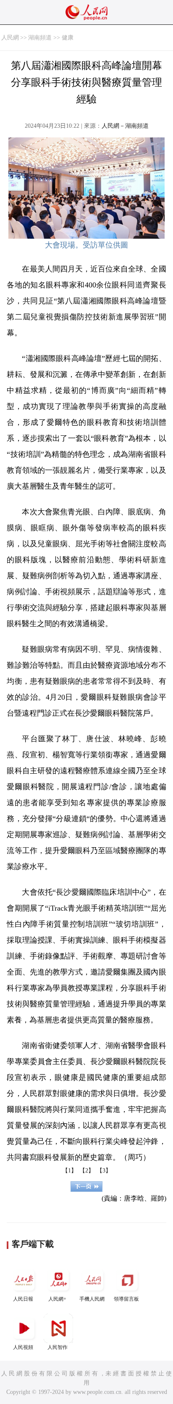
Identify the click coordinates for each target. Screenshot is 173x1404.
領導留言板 (126, 1299)
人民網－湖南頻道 (125, 126)
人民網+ (57, 1299)
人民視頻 (23, 1347)
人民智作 (57, 1347)
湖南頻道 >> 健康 (50, 37)
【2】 (86, 1170)
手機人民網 (92, 1299)
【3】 (104, 1170)
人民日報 (23, 1299)
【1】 (69, 1170)
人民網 (10, 37)
